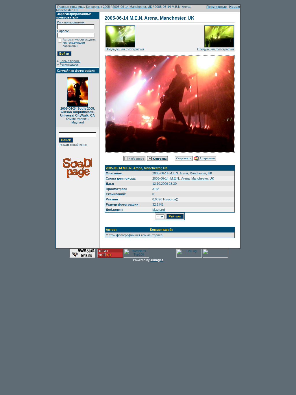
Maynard (158, 209)
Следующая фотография (215, 49)
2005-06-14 (160, 178)
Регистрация (69, 64)
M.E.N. (175, 178)
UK (212, 178)
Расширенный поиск (73, 144)
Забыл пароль (70, 61)
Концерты (93, 6)
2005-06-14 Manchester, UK (132, 6)
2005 (106, 6)
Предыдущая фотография (125, 49)
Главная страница (70, 6)
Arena (185, 178)
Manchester (199, 178)
